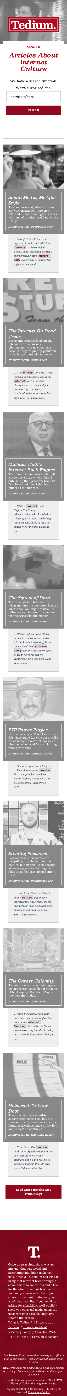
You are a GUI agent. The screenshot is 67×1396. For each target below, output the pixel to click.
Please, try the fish (39, 1392)
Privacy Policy (21, 1332)
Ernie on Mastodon (45, 1336)
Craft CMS (55, 1380)
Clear (33, 110)
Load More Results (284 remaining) (33, 1191)
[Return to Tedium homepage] (33, 24)
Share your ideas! (35, 1327)
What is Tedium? (20, 1322)
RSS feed (22, 1336)
